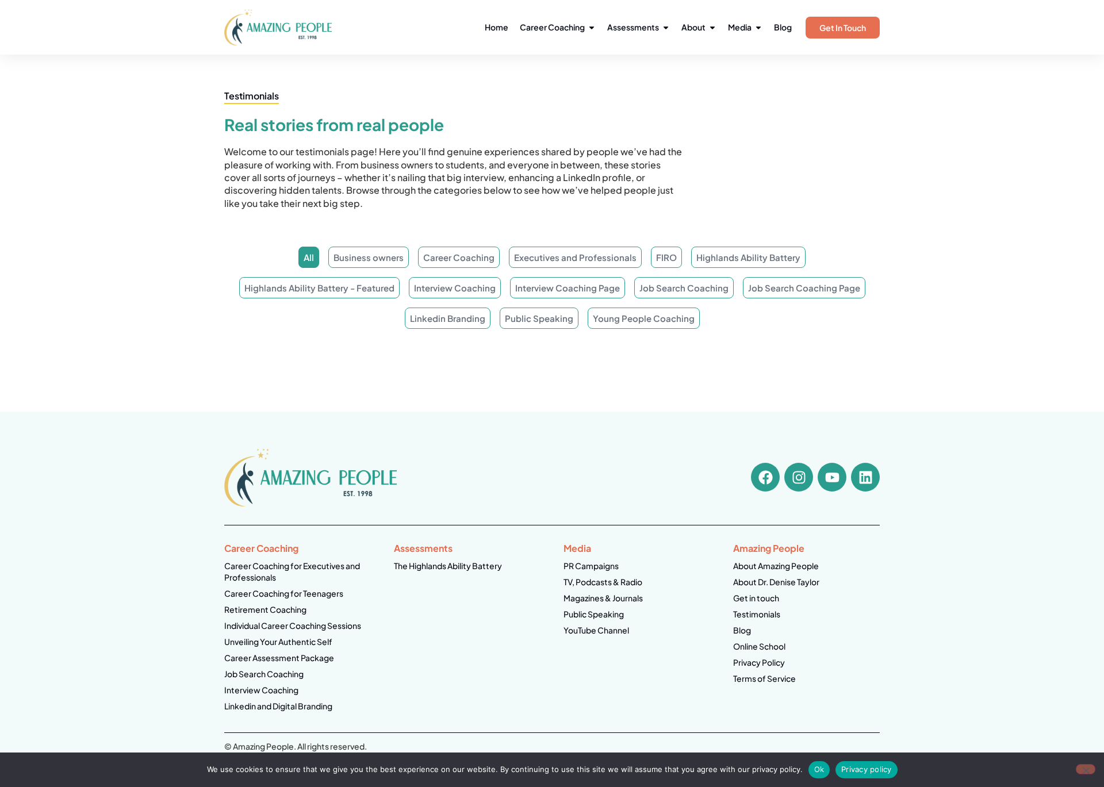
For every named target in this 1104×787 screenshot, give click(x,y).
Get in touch (756, 598)
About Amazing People (776, 566)
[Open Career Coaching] (592, 27)
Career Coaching (458, 257)
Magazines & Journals (603, 598)
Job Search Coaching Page (804, 287)
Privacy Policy (759, 662)
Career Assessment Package (279, 657)
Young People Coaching (644, 318)
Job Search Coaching (684, 287)
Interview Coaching (455, 287)
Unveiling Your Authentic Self (278, 641)
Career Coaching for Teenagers (283, 593)
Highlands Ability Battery (748, 257)
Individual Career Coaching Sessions (292, 625)
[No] (1085, 769)
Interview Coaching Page (567, 287)
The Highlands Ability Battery (448, 566)
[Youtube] (832, 477)
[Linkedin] (865, 477)
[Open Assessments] (666, 27)
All (309, 257)
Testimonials (756, 614)
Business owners (369, 257)
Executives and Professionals (575, 257)
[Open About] (712, 27)
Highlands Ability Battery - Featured (319, 287)
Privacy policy (866, 769)
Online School (759, 646)
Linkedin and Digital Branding (278, 706)
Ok (819, 769)
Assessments (423, 548)
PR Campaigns (591, 566)
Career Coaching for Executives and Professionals (292, 571)
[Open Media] (758, 27)
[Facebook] (765, 477)
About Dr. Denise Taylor (776, 582)
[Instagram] (798, 477)
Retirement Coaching (265, 609)
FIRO (666, 257)
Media (577, 548)
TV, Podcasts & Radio (603, 582)
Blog (742, 630)
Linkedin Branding (447, 318)
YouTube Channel (596, 630)
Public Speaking (539, 318)
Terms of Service (764, 678)
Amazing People (768, 548)
